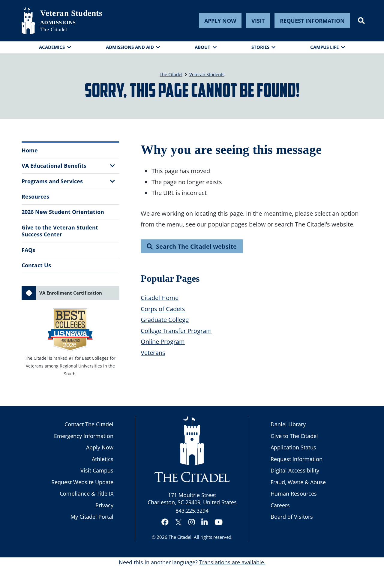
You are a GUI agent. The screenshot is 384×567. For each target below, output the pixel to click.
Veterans (153, 352)
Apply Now (220, 20)
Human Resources (294, 493)
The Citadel (180, 537)
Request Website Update (82, 482)
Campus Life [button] (324, 47)
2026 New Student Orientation (63, 211)
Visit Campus (96, 470)
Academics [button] (52, 47)
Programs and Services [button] (52, 181)
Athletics (102, 459)
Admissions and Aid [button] (130, 47)
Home (30, 150)
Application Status (293, 447)
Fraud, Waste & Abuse (298, 482)
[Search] (361, 20)
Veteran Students (71, 13)
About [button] (202, 47)
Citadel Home (159, 297)
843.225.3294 (192, 510)
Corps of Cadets (163, 308)
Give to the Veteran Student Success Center (60, 231)
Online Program (163, 341)
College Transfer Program (176, 330)
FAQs (28, 250)
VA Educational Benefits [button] (54, 165)
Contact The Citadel (88, 424)
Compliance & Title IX (86, 493)
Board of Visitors (292, 516)
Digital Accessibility (295, 470)
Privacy (104, 505)
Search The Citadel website (196, 246)
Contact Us (36, 265)
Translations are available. (232, 562)
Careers (280, 505)
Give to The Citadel (294, 436)
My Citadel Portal (91, 516)
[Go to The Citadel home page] (28, 20)
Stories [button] (260, 47)
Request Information (312, 20)
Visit (258, 20)
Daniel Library (288, 424)
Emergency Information (83, 436)
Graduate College (165, 319)
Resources (35, 196)
